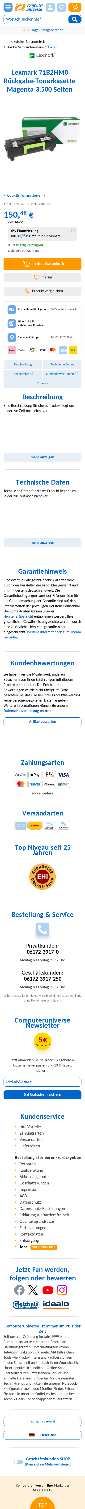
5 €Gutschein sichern (42, 1095)
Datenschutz (30, 1202)
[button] (50, 7)
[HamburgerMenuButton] (8, 7)
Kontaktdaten (31, 1234)
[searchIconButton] (74, 19)
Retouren (28, 1164)
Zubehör (42, 383)
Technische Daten (62, 364)
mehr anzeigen (42, 457)
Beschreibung (23, 364)
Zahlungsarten (32, 1133)
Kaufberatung (31, 1170)
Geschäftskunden (34, 1183)
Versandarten (31, 1140)
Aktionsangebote (34, 1177)
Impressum (29, 1190)
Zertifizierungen (33, 1228)
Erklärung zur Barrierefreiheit (44, 1215)
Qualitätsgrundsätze (37, 1221)
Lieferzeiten (30, 1146)
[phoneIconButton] (42, 929)
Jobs (37, 1247)
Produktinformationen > (24, 196)
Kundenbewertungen (62, 374)
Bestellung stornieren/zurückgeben (48, 1158)
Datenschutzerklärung (21, 711)
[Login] (50, 7)
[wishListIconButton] (61, 7)
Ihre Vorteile (30, 1127)
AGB (23, 1196)
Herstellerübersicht (18, 617)
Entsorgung (29, 1241)
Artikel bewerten (42, 722)
